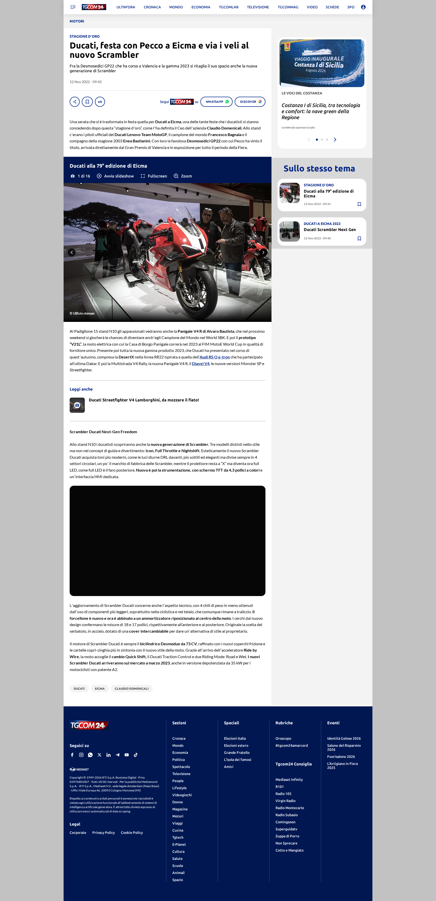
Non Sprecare (286, 843)
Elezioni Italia (235, 738)
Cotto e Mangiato (290, 850)
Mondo (177, 745)
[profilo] (363, 7)
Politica (178, 760)
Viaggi (177, 823)
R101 (280, 787)
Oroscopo (283, 738)
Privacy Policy (103, 833)
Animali (178, 873)
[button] (115, 176)
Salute (177, 859)
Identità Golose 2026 (344, 738)
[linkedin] (108, 754)
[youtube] (126, 754)
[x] (99, 754)
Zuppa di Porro (287, 836)
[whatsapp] (90, 754)
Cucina (177, 830)
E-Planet (179, 844)
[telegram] (117, 754)
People (178, 781)
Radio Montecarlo (290, 808)
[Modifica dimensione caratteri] (100, 102)
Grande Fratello (237, 753)
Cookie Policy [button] (132, 833)
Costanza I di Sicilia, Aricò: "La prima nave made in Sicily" (316, 108)
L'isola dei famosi (237, 760)
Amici (228, 767)
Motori (177, 816)
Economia (180, 753)
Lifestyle (179, 788)
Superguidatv (286, 829)
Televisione (181, 774)
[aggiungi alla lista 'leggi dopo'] (87, 102)
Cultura (178, 851)
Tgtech (177, 837)
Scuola (177, 866)
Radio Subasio (287, 815)
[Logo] (94, 7)
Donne (177, 802)
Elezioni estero (236, 745)
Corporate (78, 833)
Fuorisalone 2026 (341, 757)
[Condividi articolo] (75, 102)
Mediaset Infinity (289, 780)
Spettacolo (181, 767)
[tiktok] (135, 754)
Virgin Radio (285, 801)
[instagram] (81, 754)
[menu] (73, 7)
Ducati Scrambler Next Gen (330, 229)
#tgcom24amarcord (292, 745)
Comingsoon (285, 822)
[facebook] (72, 754)
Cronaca (178, 738)
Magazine (180, 809)
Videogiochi (182, 795)
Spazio (177, 880)
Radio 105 (283, 794)
